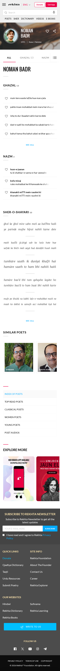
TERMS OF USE (32, 661)
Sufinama (35, 604)
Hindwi (7, 604)
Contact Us (36, 571)
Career (34, 578)
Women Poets (13, 417)
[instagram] (37, 648)
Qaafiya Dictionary (13, 565)
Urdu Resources (11, 578)
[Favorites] (47, 31)
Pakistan (38, 42)
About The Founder (41, 565)
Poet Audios (12, 432)
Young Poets (12, 424)
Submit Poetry (10, 585)
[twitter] (22, 648)
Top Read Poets (14, 401)
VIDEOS (40, 18)
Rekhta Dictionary (13, 610)
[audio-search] (53, 12)
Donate (39, 4)
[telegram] (45, 648)
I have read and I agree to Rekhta (28, 536)
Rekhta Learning (39, 610)
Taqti (5, 571)
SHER (16, 18)
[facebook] (15, 648)
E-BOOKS (50, 18)
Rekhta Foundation (40, 558)
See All (30, 145)
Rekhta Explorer (39, 585)
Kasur (31, 42)
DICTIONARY (27, 18)
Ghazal (27, 57)
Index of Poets (13, 394)
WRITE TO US (33, 626)
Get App (51, 4)
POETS (8, 18)
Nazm (46, 57)
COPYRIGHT (46, 661)
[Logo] (14, 5)
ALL (9, 57)
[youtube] (30, 648)
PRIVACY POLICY (15, 661)
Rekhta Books (10, 617)
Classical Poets (14, 409)
